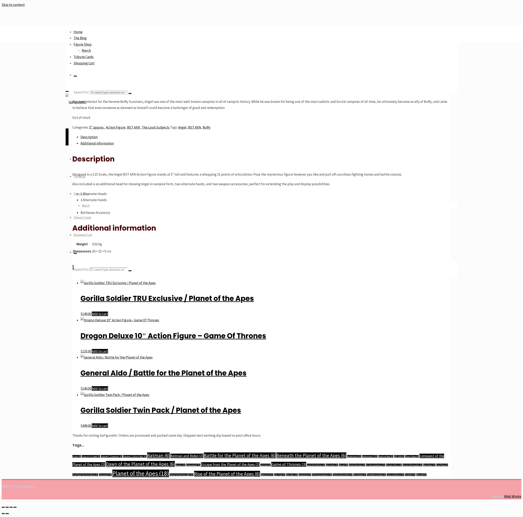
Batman (158, 455)
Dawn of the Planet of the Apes (140, 464)
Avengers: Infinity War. (134, 456)
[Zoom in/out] (3, 507)
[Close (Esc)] (15, 507)
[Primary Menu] (67, 137)
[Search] (75, 76)
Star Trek (279, 474)
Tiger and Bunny (395, 474)
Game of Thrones (288, 464)
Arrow (76, 456)
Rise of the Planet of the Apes (227, 474)
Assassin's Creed (91, 456)
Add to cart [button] (100, 314)
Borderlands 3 (370, 456)
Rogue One (267, 474)
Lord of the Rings (316, 465)
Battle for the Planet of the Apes (240, 455)
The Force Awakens (322, 474)
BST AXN (399, 456)
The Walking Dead (376, 474)
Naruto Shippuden (412, 465)
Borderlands (354, 456)
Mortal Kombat (357, 465)
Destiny (180, 465)
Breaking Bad (385, 456)
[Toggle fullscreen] (7, 507)
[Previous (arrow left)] (3, 513)
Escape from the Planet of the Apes (230, 464)
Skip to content (13, 4)
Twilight (410, 474)
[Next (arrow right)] (7, 513)
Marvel (343, 465)
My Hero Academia (375, 465)
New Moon (429, 465)
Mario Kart (332, 465)
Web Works (512, 496)
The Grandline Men (343, 474)
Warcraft (421, 474)
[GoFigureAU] (75, 102)
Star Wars (292, 474)
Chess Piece (412, 456)
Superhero (304, 474)
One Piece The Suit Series (85, 474)
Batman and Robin (186, 456)
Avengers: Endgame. (111, 456)
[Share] (11, 507)
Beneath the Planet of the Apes (311, 455)
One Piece (442, 465)
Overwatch (105, 474)
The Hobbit (359, 474)
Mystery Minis (394, 465)
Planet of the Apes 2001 (181, 474)
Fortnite (265, 465)
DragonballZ (193, 465)
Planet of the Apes (140, 473)
